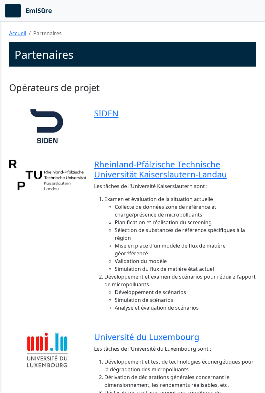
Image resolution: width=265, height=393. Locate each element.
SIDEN (106, 113)
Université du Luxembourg (146, 337)
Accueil (17, 33)
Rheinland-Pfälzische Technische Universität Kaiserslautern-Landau (160, 169)
